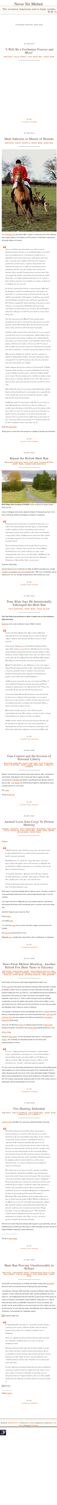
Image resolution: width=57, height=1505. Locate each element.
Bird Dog (11, 795)
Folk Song (20, 57)
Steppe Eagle (32, 975)
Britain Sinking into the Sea (21, 462)
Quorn (21, 1025)
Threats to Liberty (29, 1114)
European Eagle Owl (43, 971)
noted (9, 987)
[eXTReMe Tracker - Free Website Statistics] (3, 1435)
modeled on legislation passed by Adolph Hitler (18, 572)
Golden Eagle (47, 1025)
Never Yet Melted (28, 3)
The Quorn (48, 975)
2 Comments (25, 947)
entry (11, 937)
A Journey (21, 646)
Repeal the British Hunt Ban (29, 458)
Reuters (4, 841)
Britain (8, 57)
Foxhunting (46, 462)
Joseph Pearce (7, 1122)
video (7, 790)
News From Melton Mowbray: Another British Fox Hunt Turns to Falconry (29, 965)
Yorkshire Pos (10, 234)
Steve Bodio (12, 1036)
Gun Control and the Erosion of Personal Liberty (29, 757)
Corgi (32, 850)
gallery (8, 916)
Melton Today (6, 1032)
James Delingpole (35, 464)
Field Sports (22, 143)
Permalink (33, 122)
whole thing (13, 427)
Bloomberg (5, 624)
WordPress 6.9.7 (13, 1423)
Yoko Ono (35, 832)
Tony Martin (15, 783)
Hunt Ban (49, 57)
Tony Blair (43, 609)
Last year (49, 1014)
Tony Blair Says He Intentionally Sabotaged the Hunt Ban (29, 603)
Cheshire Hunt (20, 971)
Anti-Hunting (27, 829)
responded (50, 1283)
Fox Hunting (35, 57)
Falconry (7, 973)
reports (9, 1393)
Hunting (48, 143)
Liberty (49, 765)
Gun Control (12, 765)
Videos (29, 766)
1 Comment (25, 122)
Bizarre (41, 829)
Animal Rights (10, 829)
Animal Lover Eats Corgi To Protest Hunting (29, 823)
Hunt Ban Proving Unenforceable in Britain (29, 1266)
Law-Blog (31, 1423)
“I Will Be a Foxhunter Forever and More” (29, 50)
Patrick (4, 1039)
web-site (8, 933)
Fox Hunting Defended (29, 1108)
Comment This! (25, 441)
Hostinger (35, 1425)
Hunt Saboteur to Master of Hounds (29, 139)
